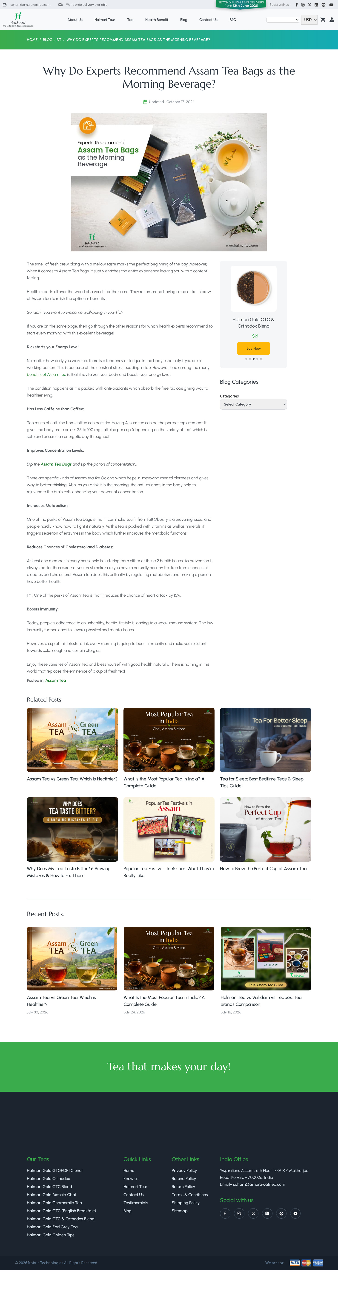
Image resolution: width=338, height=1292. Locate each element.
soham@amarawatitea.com (30, 5)
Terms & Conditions (190, 1194)
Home (32, 39)
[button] (246, 359)
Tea (130, 19)
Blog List (52, 39)
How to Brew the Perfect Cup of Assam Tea (264, 868)
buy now (253, 348)
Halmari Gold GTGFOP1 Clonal (55, 1170)
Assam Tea (55, 680)
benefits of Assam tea (46, 374)
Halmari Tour (105, 19)
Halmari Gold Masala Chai (51, 1194)
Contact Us (208, 19)
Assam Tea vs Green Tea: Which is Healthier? (72, 779)
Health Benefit (156, 19)
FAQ (232, 19)
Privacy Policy (184, 1170)
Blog (183, 19)
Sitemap (180, 1210)
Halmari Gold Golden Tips (50, 1234)
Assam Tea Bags (56, 464)
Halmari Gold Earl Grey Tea (52, 1226)
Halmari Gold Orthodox (48, 1178)
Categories (229, 396)
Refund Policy (184, 1178)
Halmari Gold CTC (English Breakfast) (61, 1210)
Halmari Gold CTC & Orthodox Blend (253, 323)
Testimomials (135, 1202)
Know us (130, 1178)
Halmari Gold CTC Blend (49, 1186)
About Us (75, 19)
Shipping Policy (186, 1202)
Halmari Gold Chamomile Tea (54, 1202)
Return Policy (183, 1186)
